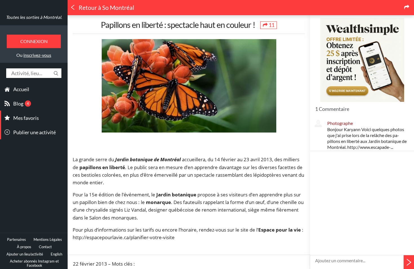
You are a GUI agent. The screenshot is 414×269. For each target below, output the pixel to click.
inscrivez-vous (37, 55)
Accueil (21, 89)
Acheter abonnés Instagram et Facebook (34, 263)
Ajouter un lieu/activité (24, 254)
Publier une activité (34, 132)
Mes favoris (26, 118)
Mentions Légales (48, 239)
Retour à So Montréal (105, 7)
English (56, 254)
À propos (24, 247)
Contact (45, 247)
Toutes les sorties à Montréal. (34, 17)
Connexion (34, 41)
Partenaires (16, 239)
